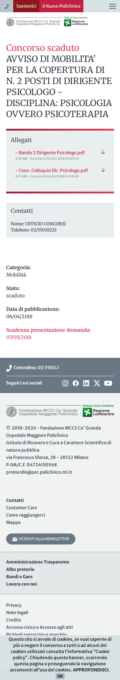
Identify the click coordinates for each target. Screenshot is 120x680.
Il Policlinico (61, 6)
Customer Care (21, 507)
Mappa (13, 522)
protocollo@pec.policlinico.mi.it (39, 472)
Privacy (14, 605)
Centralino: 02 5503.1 (35, 367)
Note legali (17, 612)
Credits (13, 620)
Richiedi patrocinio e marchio (36, 634)
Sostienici (26, 6)
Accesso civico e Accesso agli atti (39, 627)
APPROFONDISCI (91, 670)
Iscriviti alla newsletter (43, 539)
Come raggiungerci (25, 515)
